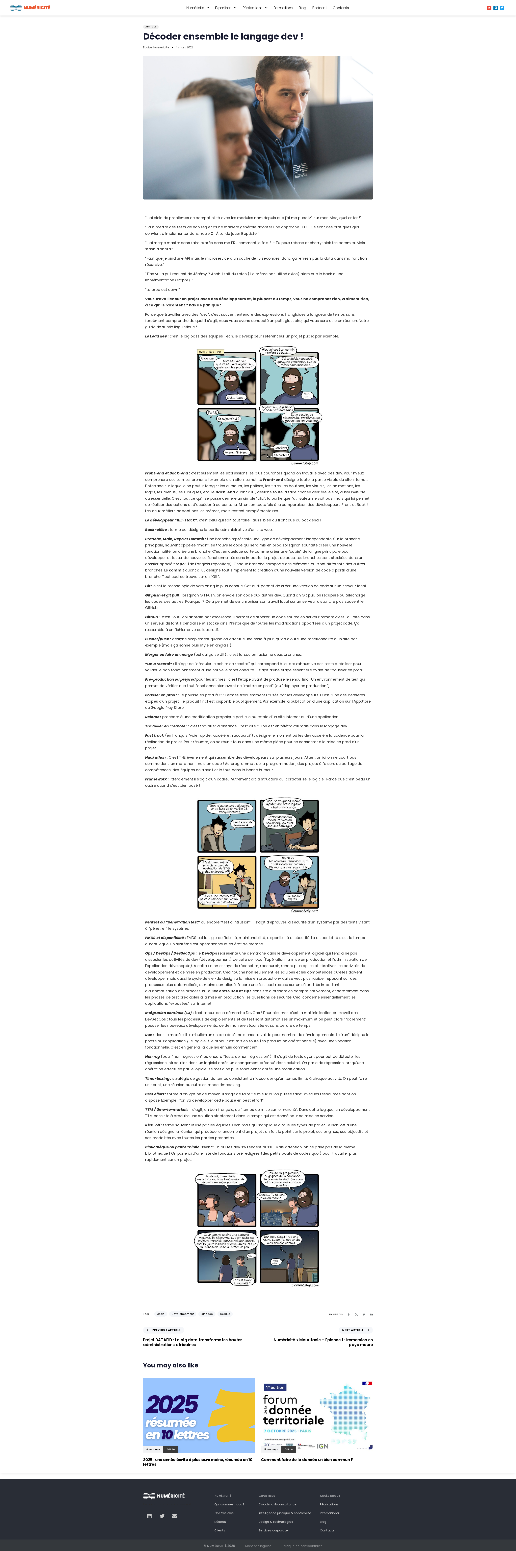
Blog (302, 7)
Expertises (223, 7)
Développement (183, 1314)
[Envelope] (489, 8)
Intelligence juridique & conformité (285, 1513)
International (329, 1513)
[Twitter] (502, 8)
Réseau (220, 1522)
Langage (207, 1314)
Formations (283, 7)
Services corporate (273, 1530)
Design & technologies (276, 1522)
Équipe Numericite (156, 47)
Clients (219, 1530)
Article (150, 26)
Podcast (319, 7)
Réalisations (252, 7)
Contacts (341, 7)
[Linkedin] (495, 8)
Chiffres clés (224, 1513)
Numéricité (195, 7)
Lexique (225, 1314)
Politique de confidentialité (302, 1546)
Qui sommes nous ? (229, 1504)
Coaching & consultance (277, 1504)
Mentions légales (258, 1546)
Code (160, 1314)
